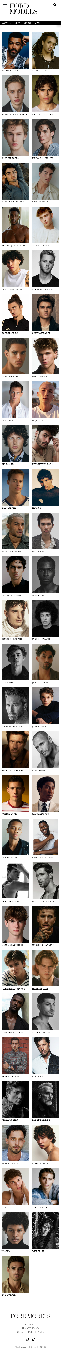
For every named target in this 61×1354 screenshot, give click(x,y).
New (17, 23)
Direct (27, 23)
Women (7, 23)
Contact (30, 1325)
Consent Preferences (30, 1332)
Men (37, 23)
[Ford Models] (23, 8)
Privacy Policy (30, 1328)
